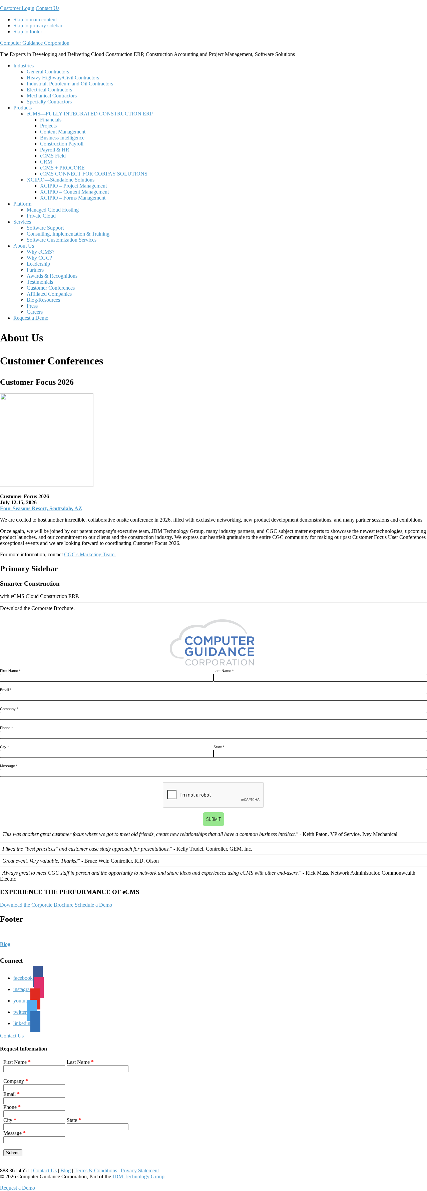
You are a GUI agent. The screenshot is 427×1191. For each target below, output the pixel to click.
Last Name (224, 671)
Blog (5, 944)
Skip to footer (27, 31)
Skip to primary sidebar (37, 25)
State (219, 747)
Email (5, 690)
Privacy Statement (140, 1170)
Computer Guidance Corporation (34, 43)
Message (8, 766)
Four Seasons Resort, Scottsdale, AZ (41, 508)
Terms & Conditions (95, 1170)
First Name (10, 671)
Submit (213, 819)
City (4, 747)
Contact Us (47, 8)
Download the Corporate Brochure (36, 905)
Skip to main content (35, 19)
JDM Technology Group (138, 1176)
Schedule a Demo (93, 905)
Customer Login (17, 8)
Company (9, 709)
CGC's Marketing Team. (90, 554)
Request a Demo (17, 1188)
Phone (6, 728)
